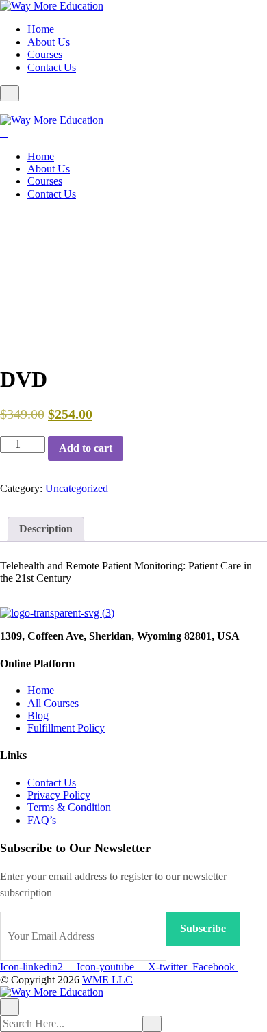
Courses (44, 54)
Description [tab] (46, 528)
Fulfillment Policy (66, 728)
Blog (38, 715)
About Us (48, 42)
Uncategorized (76, 488)
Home (40, 29)
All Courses (53, 703)
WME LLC (107, 979)
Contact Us (51, 67)
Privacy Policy (58, 795)
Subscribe (203, 928)
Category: (21, 488)
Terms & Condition (69, 807)
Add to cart (85, 448)
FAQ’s (41, 820)
